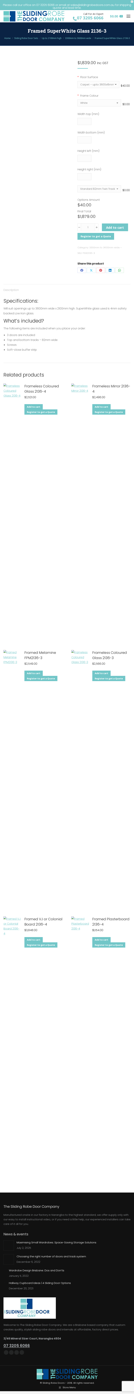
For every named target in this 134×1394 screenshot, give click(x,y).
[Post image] (8, 1245)
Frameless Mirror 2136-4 (111, 389)
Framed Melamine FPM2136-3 (40, 655)
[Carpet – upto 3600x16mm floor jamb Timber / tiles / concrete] (98, 86)
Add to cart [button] (33, 406)
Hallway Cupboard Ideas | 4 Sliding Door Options (40, 1283)
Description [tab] (11, 290)
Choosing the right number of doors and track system (51, 1256)
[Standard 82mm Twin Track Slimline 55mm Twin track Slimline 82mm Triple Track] (99, 190)
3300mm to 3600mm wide (104, 247)
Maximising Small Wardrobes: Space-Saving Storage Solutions (56, 1242)
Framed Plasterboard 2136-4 (110, 922)
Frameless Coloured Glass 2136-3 (109, 655)
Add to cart (115, 227)
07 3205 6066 (16, 1345)
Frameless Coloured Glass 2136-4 (41, 389)
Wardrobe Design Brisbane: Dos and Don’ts (36, 1270)
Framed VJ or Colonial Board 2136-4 (43, 922)
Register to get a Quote (96, 236)
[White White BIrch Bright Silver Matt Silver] (99, 104)
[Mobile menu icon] (128, 16)
